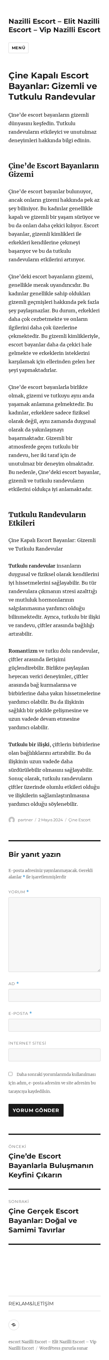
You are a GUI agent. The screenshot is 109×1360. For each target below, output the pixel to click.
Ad (13, 983)
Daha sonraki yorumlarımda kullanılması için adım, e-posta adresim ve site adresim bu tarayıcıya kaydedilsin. (52, 1083)
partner (25, 819)
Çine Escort (79, 819)
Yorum (18, 892)
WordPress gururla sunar (63, 1348)
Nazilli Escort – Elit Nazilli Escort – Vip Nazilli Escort (54, 25)
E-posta (20, 1013)
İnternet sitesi (27, 1043)
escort (14, 1342)
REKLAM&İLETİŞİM (31, 1304)
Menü (18, 47)
